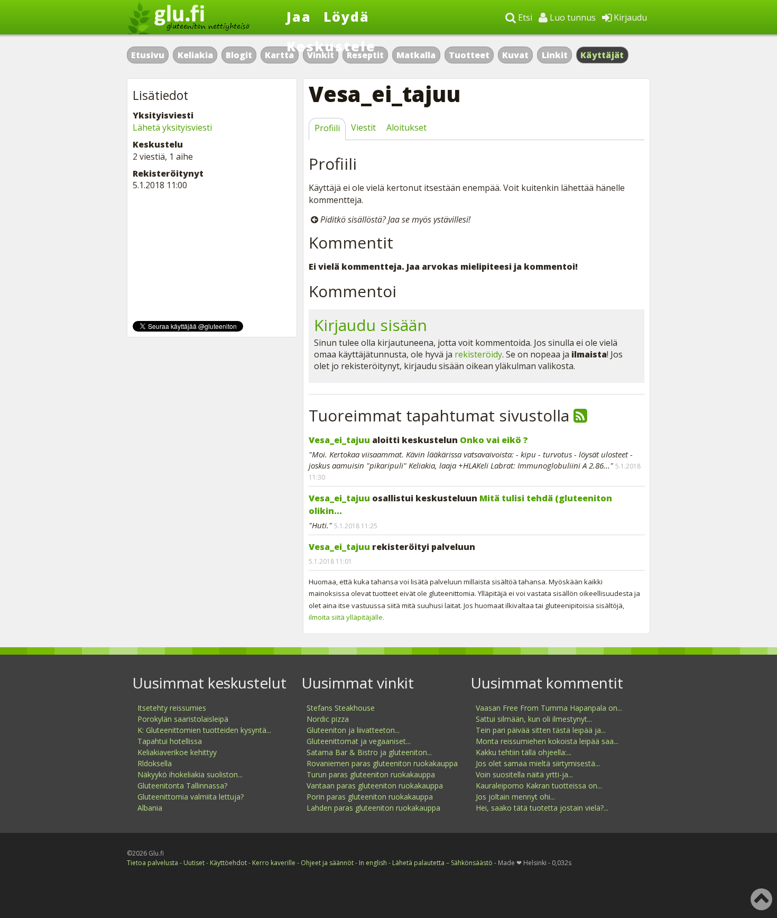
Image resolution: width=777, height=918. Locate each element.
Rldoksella (154, 763)
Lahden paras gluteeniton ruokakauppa (373, 808)
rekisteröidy (478, 354)
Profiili (327, 128)
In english (373, 862)
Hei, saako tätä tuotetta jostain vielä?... (542, 808)
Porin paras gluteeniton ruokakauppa (370, 797)
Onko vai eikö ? (494, 440)
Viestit (363, 127)
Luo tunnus (572, 17)
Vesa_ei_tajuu (339, 440)
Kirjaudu (629, 17)
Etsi (524, 17)
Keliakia (195, 55)
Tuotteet (469, 55)
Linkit (555, 55)
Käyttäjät (602, 55)
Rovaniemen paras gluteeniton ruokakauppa (382, 763)
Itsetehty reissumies (171, 708)
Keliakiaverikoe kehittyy (177, 752)
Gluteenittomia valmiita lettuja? (190, 797)
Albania (149, 808)
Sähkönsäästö (472, 862)
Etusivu (147, 55)
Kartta (279, 55)
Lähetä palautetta (418, 862)
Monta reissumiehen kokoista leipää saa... (547, 741)
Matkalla (416, 55)
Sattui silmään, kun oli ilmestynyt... (534, 719)
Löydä (346, 16)
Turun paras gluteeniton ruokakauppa (371, 774)
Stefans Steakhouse (341, 708)
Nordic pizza (328, 719)
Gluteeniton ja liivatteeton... (353, 730)
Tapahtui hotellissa (169, 741)
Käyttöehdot (228, 862)
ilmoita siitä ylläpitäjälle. (346, 617)
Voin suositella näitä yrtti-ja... (524, 774)
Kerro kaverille (273, 862)
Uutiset (194, 862)
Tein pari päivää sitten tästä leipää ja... (541, 730)
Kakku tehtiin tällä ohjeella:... (523, 752)
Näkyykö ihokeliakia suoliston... (190, 774)
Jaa (298, 16)
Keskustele (331, 46)
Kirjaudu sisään (370, 325)
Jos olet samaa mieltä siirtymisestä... (538, 763)
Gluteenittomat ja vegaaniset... (359, 741)
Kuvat (515, 55)
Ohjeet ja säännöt (327, 862)
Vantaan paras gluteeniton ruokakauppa (375, 786)
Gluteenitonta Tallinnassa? (182, 786)
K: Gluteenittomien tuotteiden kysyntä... (204, 730)
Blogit (239, 55)
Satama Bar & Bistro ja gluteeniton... (369, 752)
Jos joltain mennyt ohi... (515, 797)
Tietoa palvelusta (152, 862)
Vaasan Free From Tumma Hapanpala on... (549, 708)
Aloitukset (406, 127)
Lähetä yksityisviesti (172, 127)
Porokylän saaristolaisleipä (182, 719)
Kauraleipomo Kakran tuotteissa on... (539, 786)
